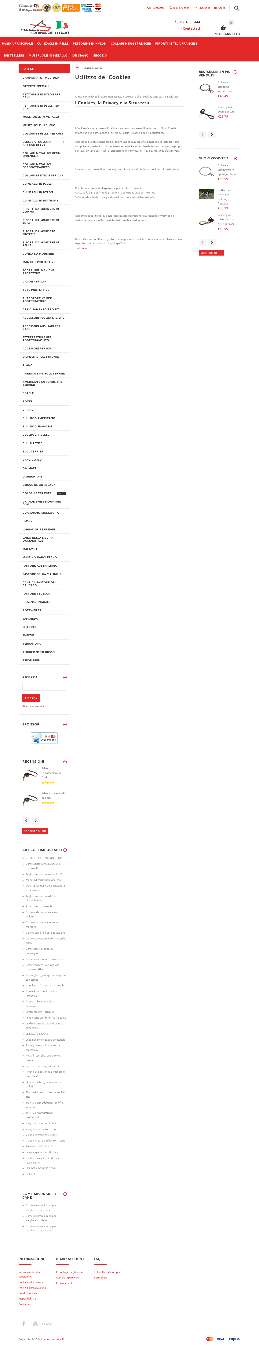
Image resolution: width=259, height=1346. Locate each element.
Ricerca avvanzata (33, 706)
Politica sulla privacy (31, 1282)
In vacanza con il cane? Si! (40, 1011)
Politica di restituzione (32, 1287)
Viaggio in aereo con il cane (41, 1129)
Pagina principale (77, 67)
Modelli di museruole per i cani (43, 880)
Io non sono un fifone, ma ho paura (46, 1017)
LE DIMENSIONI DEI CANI (40, 1168)
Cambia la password (67, 1277)
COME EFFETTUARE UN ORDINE (45, 858)
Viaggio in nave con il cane (41, 1123)
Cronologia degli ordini (69, 1272)
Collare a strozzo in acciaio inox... (226, 86)
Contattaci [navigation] (158, 7)
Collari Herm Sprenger (107, 1272)
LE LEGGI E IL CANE (37, 1033)
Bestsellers (100, 1277)
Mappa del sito (27, 1298)
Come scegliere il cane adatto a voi (46, 932)
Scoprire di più (35, 831)
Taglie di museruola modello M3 (45, 874)
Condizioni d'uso (28, 1293)
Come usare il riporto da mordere (45, 959)
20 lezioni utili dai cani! (39, 1146)
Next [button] (35, 820)
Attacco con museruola (39, 906)
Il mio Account (182, 7)
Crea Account (64, 1283)
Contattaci (191, 28)
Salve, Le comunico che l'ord (52, 772)
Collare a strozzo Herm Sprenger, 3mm (227, 169)
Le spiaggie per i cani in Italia (42, 1152)
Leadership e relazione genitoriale (45, 1039)
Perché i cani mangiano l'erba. (43, 1066)
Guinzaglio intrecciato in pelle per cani (226, 219)
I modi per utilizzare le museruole (45, 985)
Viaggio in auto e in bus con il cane (45, 1140)
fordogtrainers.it (52, 1339)
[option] (44, 778)
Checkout (204, 7)
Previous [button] (26, 820)
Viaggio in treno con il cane (41, 1135)
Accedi (222, 7)
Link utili (30, 1174)
